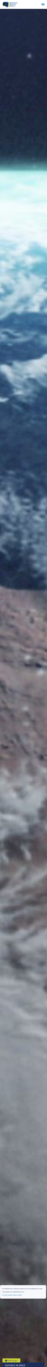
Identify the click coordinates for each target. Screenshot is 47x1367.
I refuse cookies (17, 1295)
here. (22, 1292)
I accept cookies (7, 1295)
